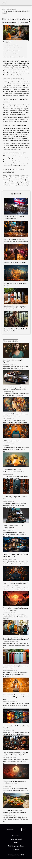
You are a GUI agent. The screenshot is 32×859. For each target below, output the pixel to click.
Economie (16, 835)
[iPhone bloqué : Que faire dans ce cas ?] (16, 487)
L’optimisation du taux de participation (15, 57)
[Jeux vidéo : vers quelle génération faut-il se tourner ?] (16, 598)
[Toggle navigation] (4, 2)
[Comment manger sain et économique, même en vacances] (16, 801)
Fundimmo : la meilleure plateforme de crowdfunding (13, 471)
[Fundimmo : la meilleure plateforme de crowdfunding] (16, 460)
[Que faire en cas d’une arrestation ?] (16, 252)
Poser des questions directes (12, 51)
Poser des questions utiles (12, 45)
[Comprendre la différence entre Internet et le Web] (16, 772)
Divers (16, 849)
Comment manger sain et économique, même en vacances (14, 811)
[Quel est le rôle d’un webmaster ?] (16, 573)
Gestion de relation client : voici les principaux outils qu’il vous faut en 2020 (16, 697)
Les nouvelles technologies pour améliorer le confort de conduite (15, 388)
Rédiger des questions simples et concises (16, 48)
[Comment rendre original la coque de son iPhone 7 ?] (16, 656)
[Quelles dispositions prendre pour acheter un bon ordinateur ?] (16, 743)
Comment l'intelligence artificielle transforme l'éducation (15, 415)
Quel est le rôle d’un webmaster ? (15, 583)
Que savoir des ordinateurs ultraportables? (13, 526)
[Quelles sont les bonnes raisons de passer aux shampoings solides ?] (16, 296)
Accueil (3, 9)
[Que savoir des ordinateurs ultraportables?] (16, 516)
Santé (16, 842)
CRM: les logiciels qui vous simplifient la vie (12, 442)
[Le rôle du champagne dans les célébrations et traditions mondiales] (16, 229)
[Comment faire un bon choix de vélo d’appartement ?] (16, 319)
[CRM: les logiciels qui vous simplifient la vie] (16, 431)
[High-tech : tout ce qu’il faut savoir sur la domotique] (16, 544)
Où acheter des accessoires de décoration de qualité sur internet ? (16, 638)
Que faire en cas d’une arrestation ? (15, 262)
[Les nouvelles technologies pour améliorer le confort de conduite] (16, 377)
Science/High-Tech (12, 9)
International (16, 839)
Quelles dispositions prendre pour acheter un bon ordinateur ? (15, 754)
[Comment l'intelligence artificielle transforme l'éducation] (16, 404)
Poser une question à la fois (12, 54)
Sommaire (8, 42)
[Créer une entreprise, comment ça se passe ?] (16, 273)
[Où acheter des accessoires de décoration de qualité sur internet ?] (16, 627)
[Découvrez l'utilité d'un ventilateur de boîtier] (16, 716)
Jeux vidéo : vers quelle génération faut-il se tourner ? (15, 609)
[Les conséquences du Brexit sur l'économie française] (16, 206)
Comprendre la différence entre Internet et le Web (14, 783)
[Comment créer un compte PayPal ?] (16, 350)
